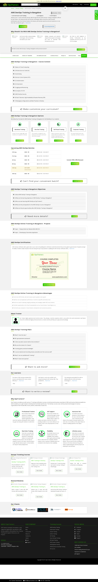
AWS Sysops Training (54, 542)
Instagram (78, 529)
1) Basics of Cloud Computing (21, 67)
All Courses (52, 548)
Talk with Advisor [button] (77, 109)
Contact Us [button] (39, 140)
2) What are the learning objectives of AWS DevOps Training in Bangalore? (33, 198)
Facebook (78, 527)
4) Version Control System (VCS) (22, 77)
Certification (72, 55)
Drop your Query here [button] (74, 366)
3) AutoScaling (18, 74)
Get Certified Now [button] (49, 284)
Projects (63, 55)
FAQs (79, 55)
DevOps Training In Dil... (57, 460)
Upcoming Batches (49, 26)
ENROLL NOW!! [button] (81, 49)
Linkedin (78, 531)
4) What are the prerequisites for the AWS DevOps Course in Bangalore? (32, 204)
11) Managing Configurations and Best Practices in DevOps (29, 101)
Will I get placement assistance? (22, 338)
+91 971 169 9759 (45, 580)
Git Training (52, 536)
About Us (28, 533)
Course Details (54, 55)
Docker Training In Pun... (77, 460)
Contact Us (28, 536)
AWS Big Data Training (55, 544)
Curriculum (15, 55)
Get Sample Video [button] (59, 140)
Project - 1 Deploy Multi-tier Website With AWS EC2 (27, 229)
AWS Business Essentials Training (57, 546)
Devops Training (19, 8)
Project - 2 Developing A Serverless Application (26, 232)
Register (29, 542)
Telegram (78, 538)
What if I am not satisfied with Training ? (24, 355)
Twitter (78, 533)
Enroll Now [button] (93, 4)
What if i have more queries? (21, 358)
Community (86, 4)
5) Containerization (19, 80)
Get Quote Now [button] (19, 140)
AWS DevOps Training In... (19, 487)
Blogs (81, 4)
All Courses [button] (75, 4)
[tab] (49, 67)
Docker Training (53, 531)
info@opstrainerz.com (31, 580)
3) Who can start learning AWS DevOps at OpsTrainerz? (28, 201)
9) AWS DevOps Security (20, 94)
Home (12, 8)
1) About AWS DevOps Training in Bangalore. (25, 194)
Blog (26, 529)
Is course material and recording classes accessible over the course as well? (33, 352)
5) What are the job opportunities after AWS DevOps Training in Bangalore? (33, 208)
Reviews (84, 55)
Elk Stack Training (54, 540)
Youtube (78, 536)
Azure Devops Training (55, 538)
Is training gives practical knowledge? (23, 348)
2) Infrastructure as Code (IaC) (21, 70)
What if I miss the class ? (20, 335)
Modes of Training (27, 55)
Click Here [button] (74, 391)
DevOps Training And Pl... (19, 462)
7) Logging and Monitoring (21, 87)
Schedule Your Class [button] (77, 181)
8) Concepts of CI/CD (19, 90)
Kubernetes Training (54, 529)
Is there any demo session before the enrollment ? (27, 342)
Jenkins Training (53, 533)
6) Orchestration (18, 84)
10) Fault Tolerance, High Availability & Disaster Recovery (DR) (29, 97)
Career (27, 538)
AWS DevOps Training (55, 527)
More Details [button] (20, 472)
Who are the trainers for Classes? (22, 345)
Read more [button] (28, 22)
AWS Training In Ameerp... (38, 460)
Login (27, 540)
